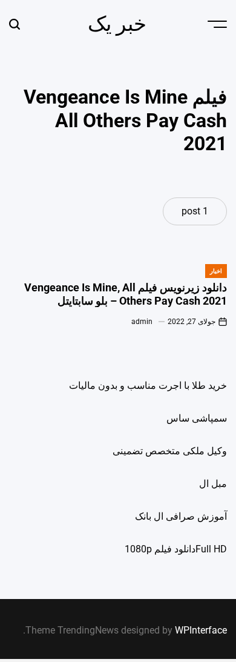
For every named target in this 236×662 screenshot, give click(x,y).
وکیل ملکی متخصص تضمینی (170, 451)
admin (141, 321)
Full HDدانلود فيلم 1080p (176, 549)
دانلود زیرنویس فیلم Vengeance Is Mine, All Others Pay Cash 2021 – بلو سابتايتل (125, 294)
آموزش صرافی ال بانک (181, 516)
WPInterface (201, 630)
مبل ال (213, 483)
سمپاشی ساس (196, 418)
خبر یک (117, 23)
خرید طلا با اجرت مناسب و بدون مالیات (148, 385)
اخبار (216, 271)
